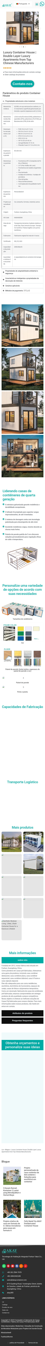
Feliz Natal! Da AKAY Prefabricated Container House (33, 1223)
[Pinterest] (8, 1266)
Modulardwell (6, 1333)
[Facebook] (17, 1266)
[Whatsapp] (4, 1266)
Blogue (7, 1149)
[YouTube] (12, 1266)
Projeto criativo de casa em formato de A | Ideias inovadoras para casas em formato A (12, 1225)
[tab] (22, 960)
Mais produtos (22, 827)
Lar (3, 1149)
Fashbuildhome (7, 1337)
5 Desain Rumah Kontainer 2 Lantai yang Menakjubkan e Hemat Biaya (12, 1191)
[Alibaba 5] (21, 1266)
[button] (37, 4)
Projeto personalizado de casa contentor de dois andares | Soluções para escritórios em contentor (31, 1175)
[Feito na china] (25, 1266)
